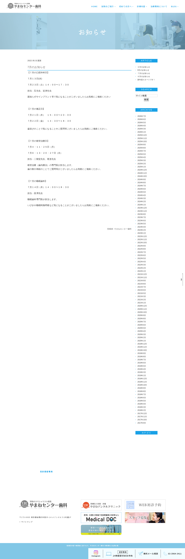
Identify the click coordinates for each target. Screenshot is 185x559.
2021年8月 (141, 284)
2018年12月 (142, 379)
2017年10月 (142, 420)
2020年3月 (141, 334)
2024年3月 (141, 198)
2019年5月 (141, 366)
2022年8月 (141, 249)
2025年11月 (142, 138)
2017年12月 (142, 413)
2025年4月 (141, 157)
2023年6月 (141, 221)
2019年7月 (141, 360)
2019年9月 (141, 353)
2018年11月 (142, 382)
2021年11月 (142, 277)
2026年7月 (141, 116)
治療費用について (159, 6)
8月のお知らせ (143, 70)
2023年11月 (142, 211)
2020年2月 (141, 337)
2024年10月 (142, 176)
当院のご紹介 (107, 6)
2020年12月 (142, 306)
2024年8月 (141, 183)
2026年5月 (141, 123)
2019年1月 (141, 375)
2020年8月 (141, 319)
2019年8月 (141, 357)
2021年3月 (141, 296)
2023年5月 (141, 224)
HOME (94, 6)
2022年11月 (142, 239)
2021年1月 (141, 303)
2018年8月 (141, 391)
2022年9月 (141, 246)
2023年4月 (141, 227)
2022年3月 (141, 265)
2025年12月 (142, 135)
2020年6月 (141, 325)
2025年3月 (141, 160)
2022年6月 (141, 255)
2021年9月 (141, 281)
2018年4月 (141, 404)
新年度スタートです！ (146, 80)
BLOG (174, 6)
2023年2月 (141, 230)
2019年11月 (142, 347)
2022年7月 (141, 252)
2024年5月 (141, 192)
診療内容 (141, 6)
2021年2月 (141, 300)
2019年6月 (141, 363)
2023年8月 (141, 214)
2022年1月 (141, 271)
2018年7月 (141, 394)
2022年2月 (141, 268)
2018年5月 (141, 401)
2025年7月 (141, 151)
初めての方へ (125, 6)
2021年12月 (142, 274)
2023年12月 (142, 208)
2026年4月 (141, 126)
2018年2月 (141, 410)
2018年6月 (141, 398)
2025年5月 (141, 154)
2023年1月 (141, 233)
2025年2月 (141, 164)
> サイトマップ (26, 522)
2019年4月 (141, 369)
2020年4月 (141, 331)
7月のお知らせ (36, 67)
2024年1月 (141, 205)
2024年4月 (141, 195)
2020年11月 (142, 309)
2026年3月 (141, 129)
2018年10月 (142, 385)
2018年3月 (141, 407)
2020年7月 (141, 322)
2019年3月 (141, 372)
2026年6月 (141, 119)
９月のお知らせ (143, 67)
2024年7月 (141, 186)
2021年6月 (141, 290)
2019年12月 (142, 344)
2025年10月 (142, 141)
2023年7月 (141, 217)
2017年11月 (142, 417)
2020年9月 (141, 315)
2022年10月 (142, 243)
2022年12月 (142, 236)
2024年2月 (141, 201)
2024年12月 (142, 170)
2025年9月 (141, 145)
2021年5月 (141, 293)
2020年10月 (142, 312)
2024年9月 (141, 179)
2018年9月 (141, 388)
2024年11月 (142, 173)
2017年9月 (141, 423)
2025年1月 (141, 167)
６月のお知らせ (143, 76)
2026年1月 (141, 132)
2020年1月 (141, 341)
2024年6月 (141, 189)
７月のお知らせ (143, 73)
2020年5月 (141, 328)
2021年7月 (141, 287)
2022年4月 (141, 262)
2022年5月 (141, 258)
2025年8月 (141, 148)
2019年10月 (142, 350)
